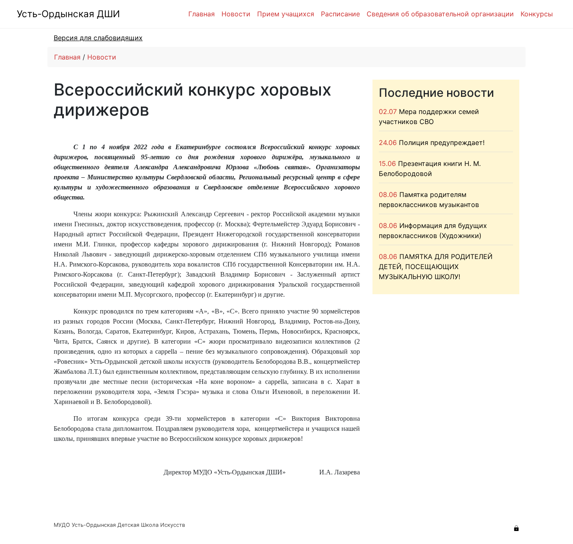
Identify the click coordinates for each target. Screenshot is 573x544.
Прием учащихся (285, 14)
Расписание (340, 14)
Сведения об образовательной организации (440, 14)
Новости (235, 14)
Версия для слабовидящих (98, 38)
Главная (201, 14)
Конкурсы (537, 14)
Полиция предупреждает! (441, 142)
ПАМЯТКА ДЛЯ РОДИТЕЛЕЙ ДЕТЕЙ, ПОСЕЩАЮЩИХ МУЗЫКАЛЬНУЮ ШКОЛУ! (435, 266)
